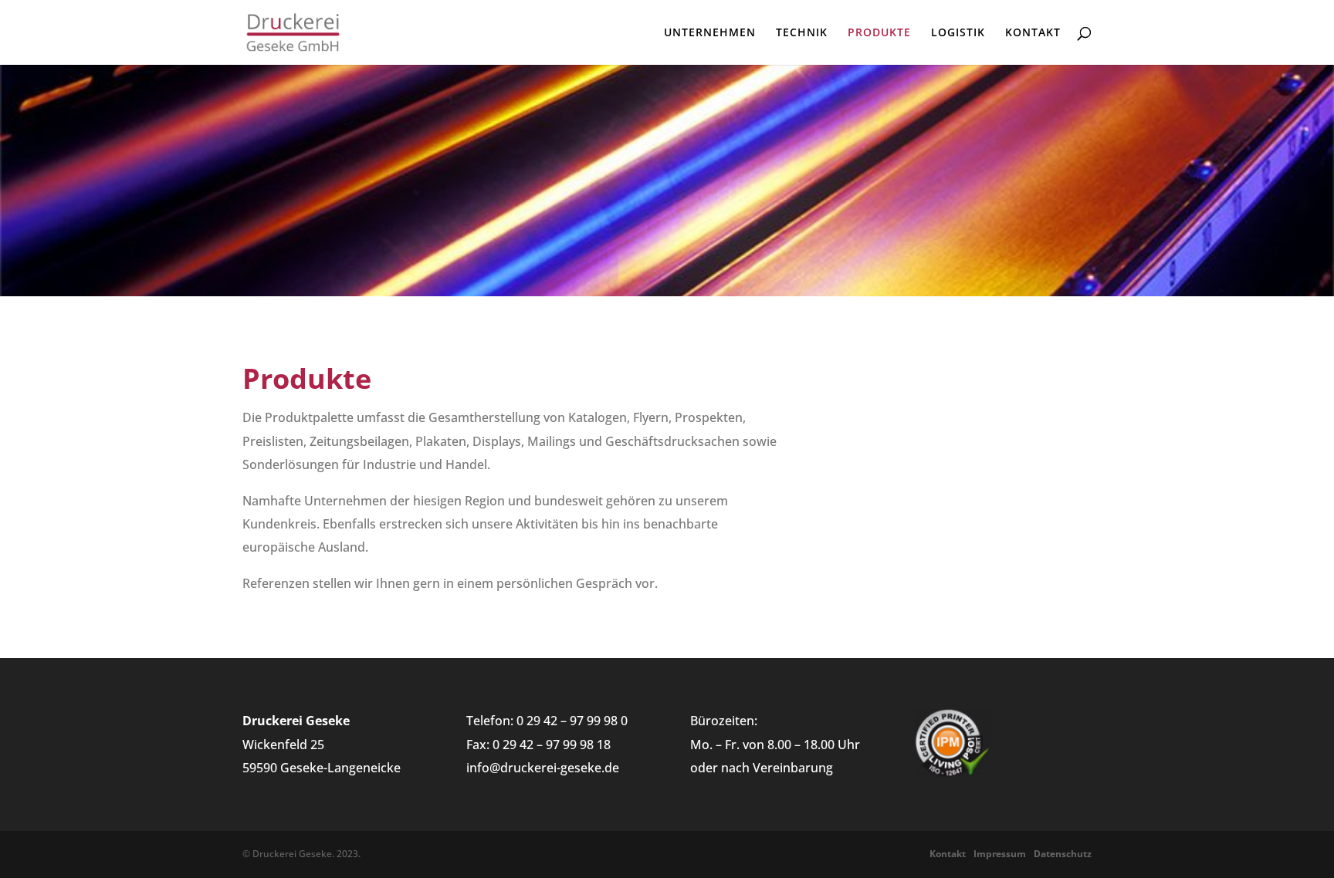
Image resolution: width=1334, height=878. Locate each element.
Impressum (999, 853)
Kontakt (1033, 33)
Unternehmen (710, 33)
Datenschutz (1063, 853)
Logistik (958, 33)
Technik (802, 33)
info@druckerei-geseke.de (542, 767)
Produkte (879, 33)
